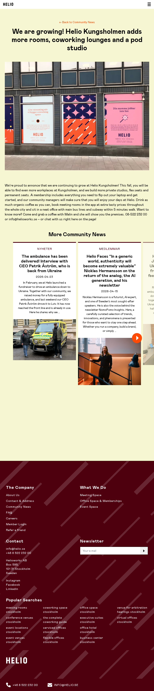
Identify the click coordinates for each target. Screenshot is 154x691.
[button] (144, 338)
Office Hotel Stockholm (88, 630)
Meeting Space (90, 495)
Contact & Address (20, 501)
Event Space (89, 507)
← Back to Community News (77, 22)
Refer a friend (16, 530)
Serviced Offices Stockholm (54, 630)
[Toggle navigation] (148, 4)
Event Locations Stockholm (17, 630)
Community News (18, 507)
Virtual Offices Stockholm (127, 620)
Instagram (13, 580)
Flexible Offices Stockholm (53, 640)
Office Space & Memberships (101, 501)
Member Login (16, 524)
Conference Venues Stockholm (19, 620)
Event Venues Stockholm (15, 640)
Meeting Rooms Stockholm (16, 610)
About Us (13, 495)
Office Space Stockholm (89, 610)
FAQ (9, 512)
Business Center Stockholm (91, 640)
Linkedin (12, 589)
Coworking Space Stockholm (55, 610)
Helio (8, 4)
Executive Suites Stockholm (91, 620)
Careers (12, 518)
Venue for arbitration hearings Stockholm (132, 610)
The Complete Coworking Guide (55, 620)
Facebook (13, 584)
